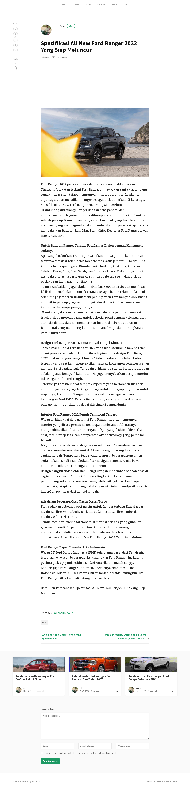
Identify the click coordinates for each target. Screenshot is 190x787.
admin (67, 26)
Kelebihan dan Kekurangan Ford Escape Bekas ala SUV (148, 677)
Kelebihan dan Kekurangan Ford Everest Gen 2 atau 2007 (92, 677)
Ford (44, 622)
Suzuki (114, 4)
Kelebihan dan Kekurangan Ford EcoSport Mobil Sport (36, 677)
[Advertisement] (95, 86)
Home (64, 4)
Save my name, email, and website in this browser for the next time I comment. (80, 753)
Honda (87, 4)
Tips (124, 4)
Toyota (75, 4)
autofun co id (63, 613)
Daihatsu (101, 4)
